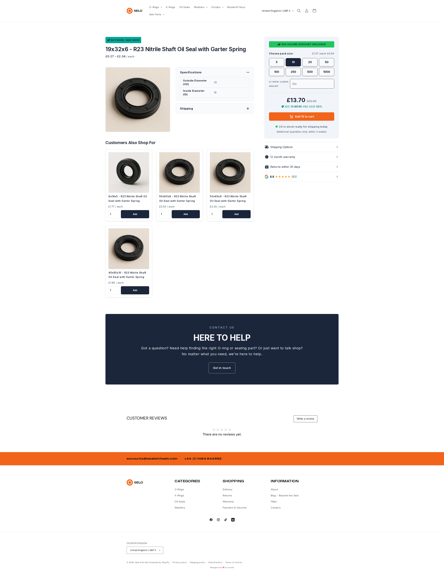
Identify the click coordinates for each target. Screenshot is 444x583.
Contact (275, 507)
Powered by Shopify (159, 562)
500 (310, 72)
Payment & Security (235, 507)
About (274, 489)
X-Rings (179, 495)
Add (135, 214)
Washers (180, 507)
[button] (155, 7)
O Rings (179, 489)
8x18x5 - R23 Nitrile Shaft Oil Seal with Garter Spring (127, 198)
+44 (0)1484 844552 (203, 458)
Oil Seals (180, 501)
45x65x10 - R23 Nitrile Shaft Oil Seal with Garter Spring (127, 274)
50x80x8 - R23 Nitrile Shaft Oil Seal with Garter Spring (177, 198)
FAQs (274, 501)
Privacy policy (180, 562)
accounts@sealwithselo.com (152, 458)
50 (326, 62)
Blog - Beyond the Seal (284, 495)
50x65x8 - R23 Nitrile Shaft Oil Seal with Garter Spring (228, 198)
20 (310, 62)
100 (276, 72)
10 (293, 62)
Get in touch (222, 368)
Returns (227, 495)
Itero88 (230, 568)
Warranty (228, 501)
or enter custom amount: (279, 83)
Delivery (228, 489)
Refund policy (215, 562)
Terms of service (233, 562)
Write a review (305, 418)
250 (293, 72)
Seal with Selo (142, 562)
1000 (326, 72)
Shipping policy (197, 562)
